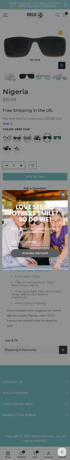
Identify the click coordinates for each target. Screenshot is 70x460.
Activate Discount (35, 253)
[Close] (63, 194)
